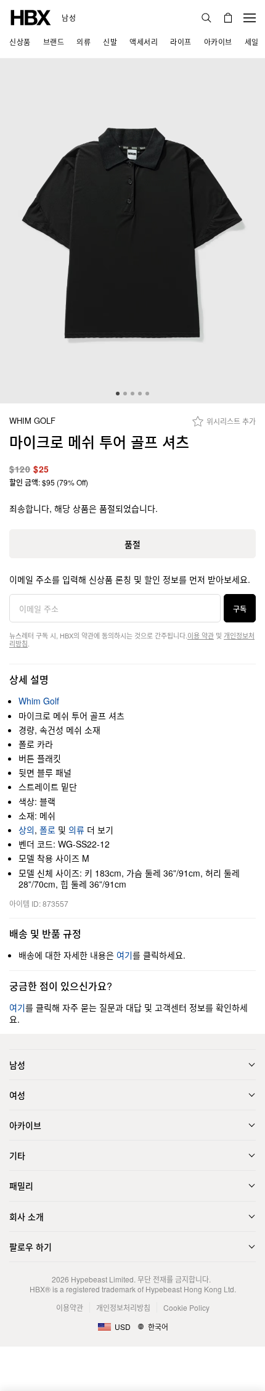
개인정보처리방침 (123, 1307)
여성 (17, 1095)
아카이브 (25, 1125)
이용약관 (69, 1307)
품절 (132, 544)
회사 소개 (26, 1216)
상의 (26, 829)
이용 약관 (200, 635)
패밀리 (21, 1185)
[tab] (118, 393)
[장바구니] (228, 18)
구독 (240, 608)
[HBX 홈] (30, 16)
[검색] (206, 18)
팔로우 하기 (30, 1246)
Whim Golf (32, 421)
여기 (124, 955)
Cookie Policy (186, 1307)
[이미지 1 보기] (132, 231)
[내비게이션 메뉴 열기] (249, 18)
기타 (17, 1155)
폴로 (47, 829)
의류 (76, 829)
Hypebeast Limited (102, 1279)
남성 (69, 18)
